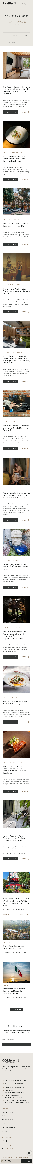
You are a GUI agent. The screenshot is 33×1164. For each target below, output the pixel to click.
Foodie (9, 39)
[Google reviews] (16, 1149)
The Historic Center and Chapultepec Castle (13, 947)
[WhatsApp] (29, 1152)
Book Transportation (8, 1128)
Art (25, 35)
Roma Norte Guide (8, 1112)
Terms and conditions (22, 1157)
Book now (26, 1161)
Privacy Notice (8, 1157)
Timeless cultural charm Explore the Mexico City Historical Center (14, 991)
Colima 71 (16, 35)
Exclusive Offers (7, 1124)
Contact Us (5, 1131)
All (7, 35)
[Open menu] (29, 3)
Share (23, 112)
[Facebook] (7, 1141)
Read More (16, 1010)
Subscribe (16, 1044)
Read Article (10, 112)
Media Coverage (7, 1120)
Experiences (21, 39)
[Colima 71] (9, 3)
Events (22, 42)
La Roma (11, 42)
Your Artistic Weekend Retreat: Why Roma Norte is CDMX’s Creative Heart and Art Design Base (16, 902)
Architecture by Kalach (9, 1116)
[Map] (10, 1141)
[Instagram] (3, 1141)
